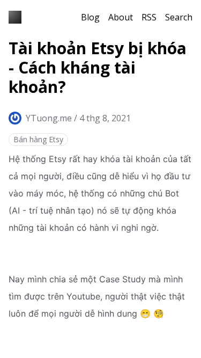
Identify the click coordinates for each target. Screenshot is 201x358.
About (120, 17)
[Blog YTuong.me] (15, 17)
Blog (90, 17)
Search (178, 17)
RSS (149, 17)
